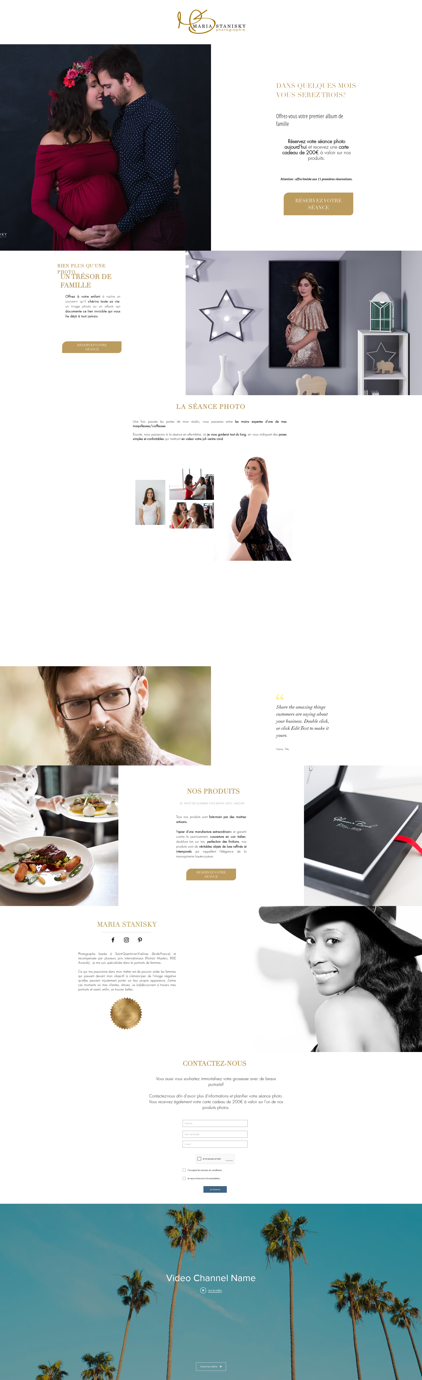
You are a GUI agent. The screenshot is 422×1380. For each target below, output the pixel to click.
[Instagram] (126, 940)
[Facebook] (113, 940)
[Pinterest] (140, 940)
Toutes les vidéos (208, 1366)
